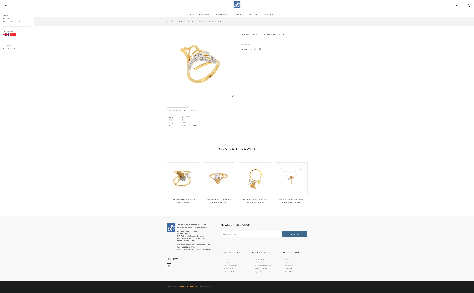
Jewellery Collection (188, 286)
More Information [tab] (177, 110)
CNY (8, 48)
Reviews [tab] (194, 110)
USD (13, 48)
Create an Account (12, 22)
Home (173, 22)
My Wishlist (9, 15)
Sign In (7, 18)
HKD (4, 48)
